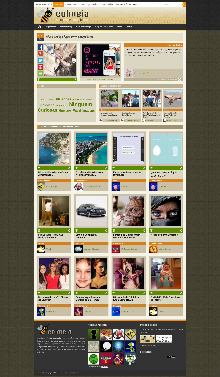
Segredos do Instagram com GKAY (100, 79)
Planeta (103, 4)
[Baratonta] (118, 364)
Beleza (38, 4)
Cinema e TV (47, 4)
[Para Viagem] (130, 339)
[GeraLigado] (130, 364)
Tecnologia (119, 4)
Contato (129, 27)
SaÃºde (110, 4)
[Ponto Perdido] (93, 339)
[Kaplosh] (106, 339)
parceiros (104, 367)
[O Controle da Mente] (118, 352)
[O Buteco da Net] (106, 364)
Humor (75, 4)
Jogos (88, 4)
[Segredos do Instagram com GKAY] (101, 76)
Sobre (119, 27)
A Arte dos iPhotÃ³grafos (164, 235)
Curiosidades (58, 4)
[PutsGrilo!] (130, 352)
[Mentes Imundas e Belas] (106, 352)
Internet (82, 4)
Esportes (68, 4)
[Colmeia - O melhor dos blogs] (45, 23)
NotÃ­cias (95, 4)
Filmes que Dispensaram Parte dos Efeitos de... (126, 236)
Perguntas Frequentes (104, 27)
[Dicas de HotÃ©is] (118, 339)
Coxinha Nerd (143, 73)
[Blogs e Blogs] (93, 364)
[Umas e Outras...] (93, 352)
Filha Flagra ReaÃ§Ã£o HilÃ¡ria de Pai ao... (50, 236)
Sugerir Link (51, 27)
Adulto (135, 4)
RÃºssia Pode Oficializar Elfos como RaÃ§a (126, 298)
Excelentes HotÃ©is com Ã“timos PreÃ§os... (89, 173)
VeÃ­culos (127, 4)
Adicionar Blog (66, 27)
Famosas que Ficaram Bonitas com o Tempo (88, 298)
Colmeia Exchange (83, 27)
